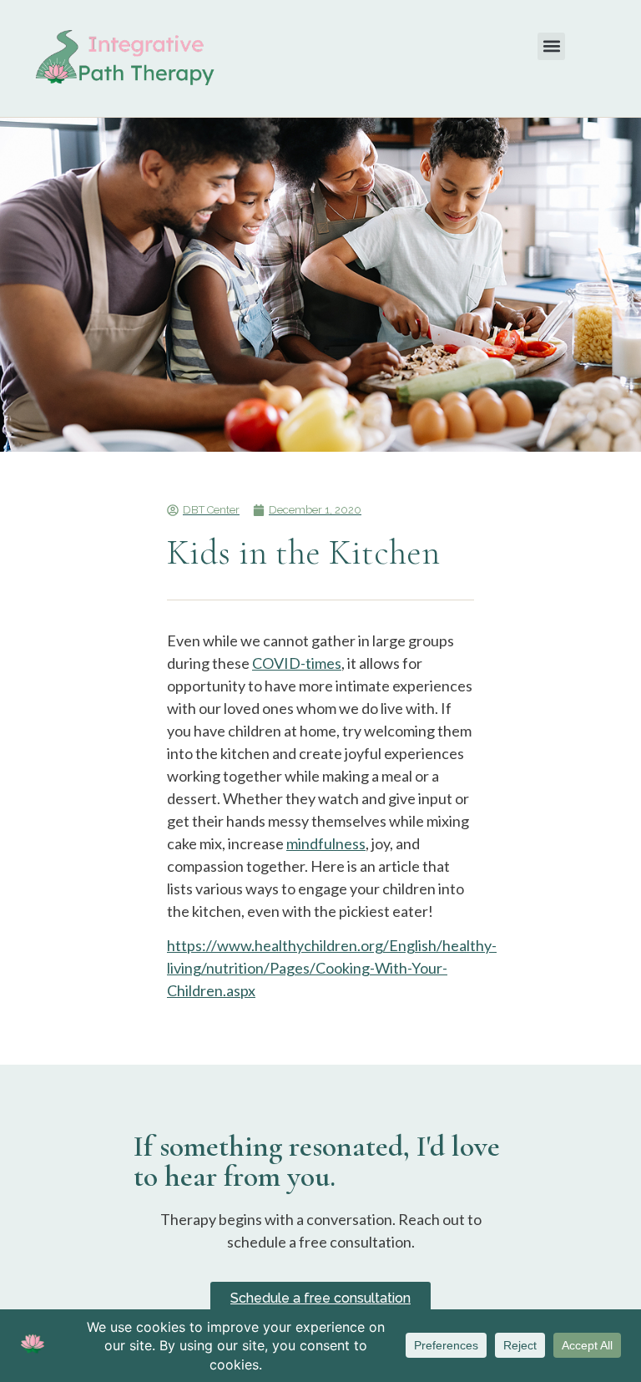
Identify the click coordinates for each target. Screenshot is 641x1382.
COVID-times (296, 663)
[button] (551, 46)
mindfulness (326, 843)
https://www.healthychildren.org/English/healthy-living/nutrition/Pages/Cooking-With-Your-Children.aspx (332, 968)
